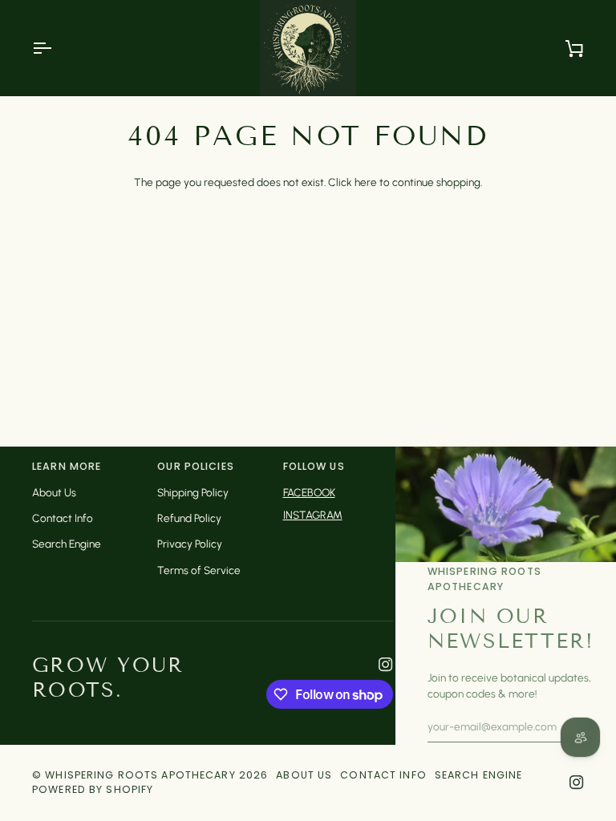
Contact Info (62, 518)
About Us (54, 492)
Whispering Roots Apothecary (140, 775)
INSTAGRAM (312, 514)
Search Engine (66, 543)
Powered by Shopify (92, 789)
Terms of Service (199, 570)
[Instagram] (386, 664)
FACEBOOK (309, 492)
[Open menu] (56, 48)
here (366, 182)
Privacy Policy (189, 543)
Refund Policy (189, 518)
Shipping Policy (193, 492)
